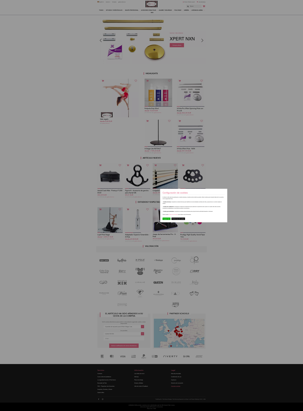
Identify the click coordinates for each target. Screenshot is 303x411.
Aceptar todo (166, 219)
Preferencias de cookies (178, 219)
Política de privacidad (173, 214)
